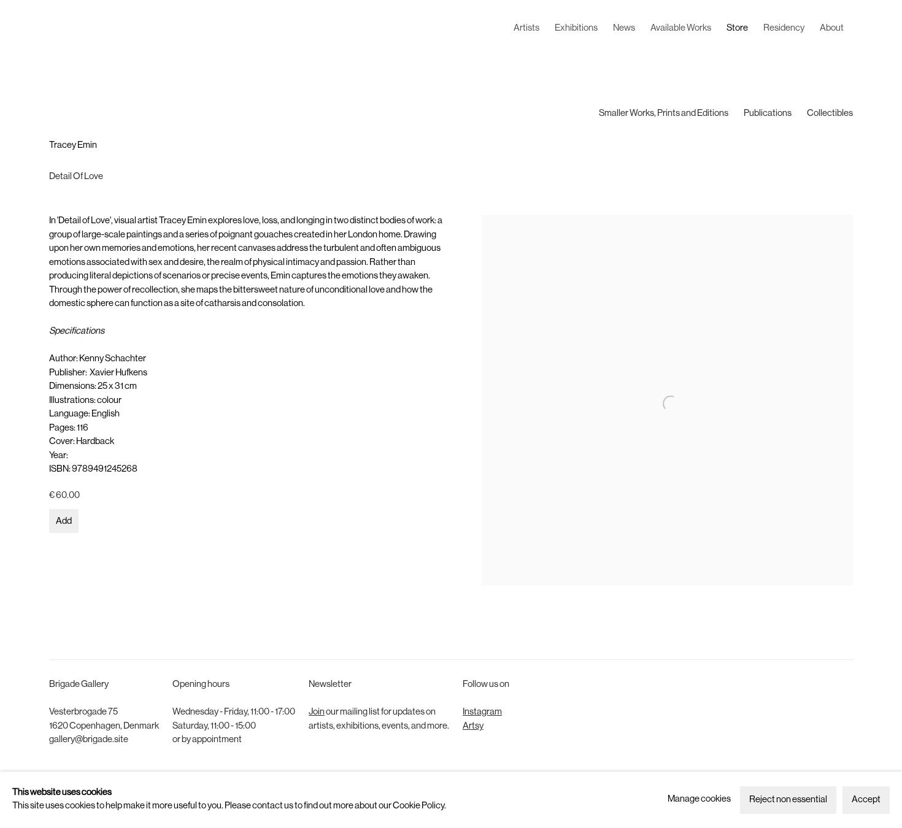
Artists (526, 28)
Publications (768, 113)
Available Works (680, 28)
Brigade (67, 29)
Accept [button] (866, 800)
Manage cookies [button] (699, 799)
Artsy (473, 726)
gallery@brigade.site (88, 740)
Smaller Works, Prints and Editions (663, 113)
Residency (783, 28)
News (624, 28)
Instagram (482, 712)
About (832, 28)
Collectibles (830, 113)
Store (737, 28)
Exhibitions (576, 28)
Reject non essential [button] (788, 800)
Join (317, 712)
